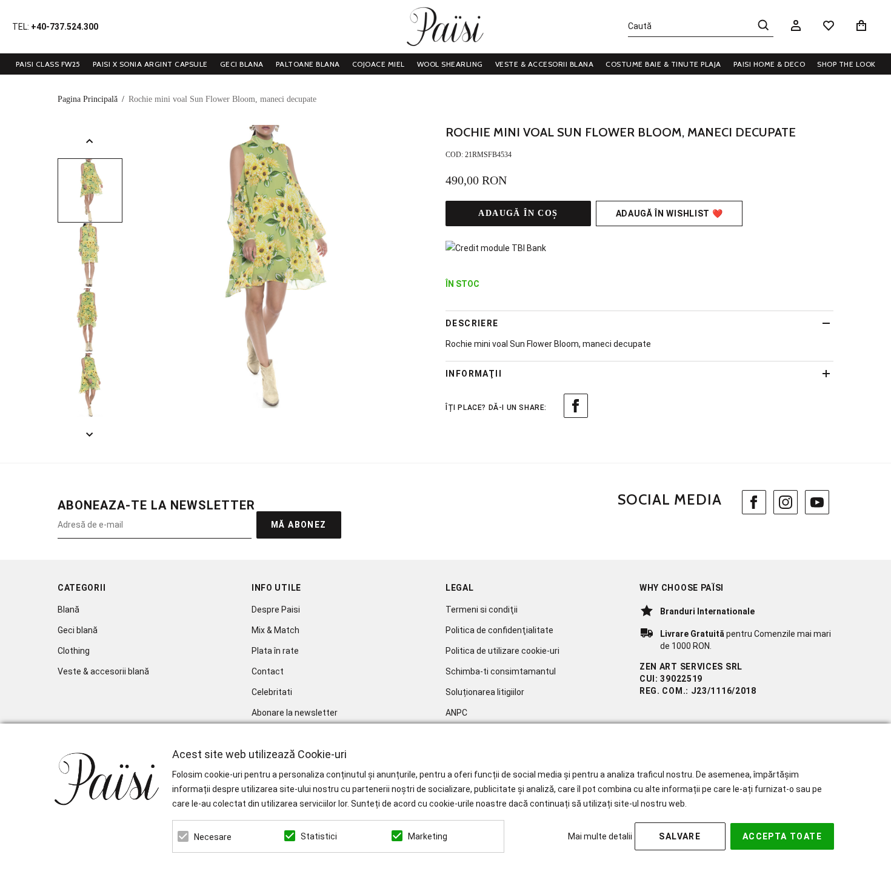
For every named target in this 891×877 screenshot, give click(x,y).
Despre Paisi (276, 609)
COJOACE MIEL (378, 64)
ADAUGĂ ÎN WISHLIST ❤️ (669, 213)
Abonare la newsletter (295, 712)
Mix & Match (275, 630)
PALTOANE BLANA (308, 64)
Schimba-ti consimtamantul (501, 671)
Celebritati (272, 692)
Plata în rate (275, 651)
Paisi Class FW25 (48, 64)
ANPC (456, 712)
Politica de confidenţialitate (499, 630)
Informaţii (474, 373)
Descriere (472, 323)
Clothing (74, 651)
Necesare (213, 837)
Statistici (319, 836)
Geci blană (78, 630)
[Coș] (863, 25)
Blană (68, 609)
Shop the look (846, 64)
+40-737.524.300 (64, 27)
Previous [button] (90, 141)
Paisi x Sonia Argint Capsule (150, 64)
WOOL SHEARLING (450, 64)
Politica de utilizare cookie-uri (502, 651)
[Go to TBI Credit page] (496, 248)
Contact (268, 671)
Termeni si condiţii (482, 609)
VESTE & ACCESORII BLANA (544, 64)
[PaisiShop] (445, 27)
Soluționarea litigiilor (485, 692)
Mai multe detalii (600, 836)
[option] (270, 266)
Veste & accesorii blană (103, 671)
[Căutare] (763, 25)
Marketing (427, 836)
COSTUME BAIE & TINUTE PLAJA (663, 64)
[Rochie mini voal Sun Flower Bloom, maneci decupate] (90, 191)
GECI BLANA (242, 64)
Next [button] (90, 434)
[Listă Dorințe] (828, 25)
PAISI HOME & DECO (769, 64)
